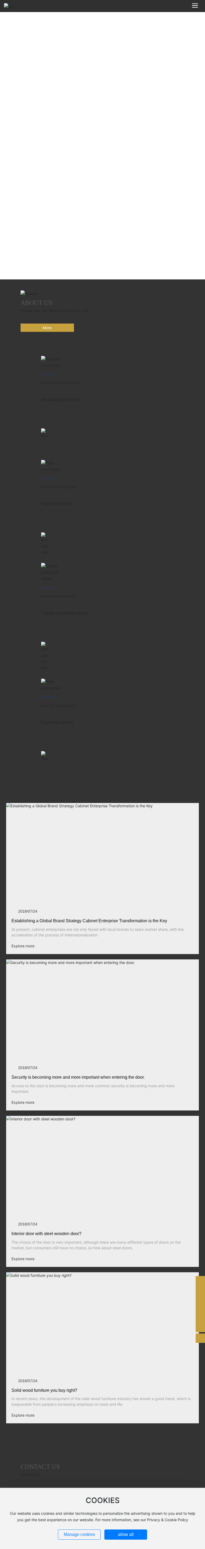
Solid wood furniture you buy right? (44, 1390)
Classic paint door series (64, 613)
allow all (126, 1534)
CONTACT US (40, 1466)
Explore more (22, 946)
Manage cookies (79, 1534)
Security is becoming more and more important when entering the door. (78, 1077)
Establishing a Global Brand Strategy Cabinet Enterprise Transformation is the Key (89, 920)
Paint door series (57, 503)
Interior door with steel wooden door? (46, 1233)
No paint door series (60, 399)
